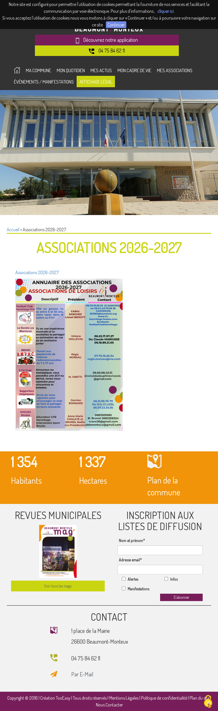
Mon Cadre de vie (134, 70)
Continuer (116, 25)
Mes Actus (101, 70)
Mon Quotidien (71, 70)
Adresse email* (130, 559)
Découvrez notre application (110, 40)
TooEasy (63, 698)
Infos (174, 579)
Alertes (133, 579)
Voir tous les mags (58, 585)
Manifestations (138, 588)
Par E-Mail (82, 674)
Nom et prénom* (132, 540)
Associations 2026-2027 (37, 272)
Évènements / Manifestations (44, 82)
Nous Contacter (109, 705)
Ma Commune (38, 70)
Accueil (13, 229)
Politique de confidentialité (164, 698)
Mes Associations (174, 70)
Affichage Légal (95, 82)
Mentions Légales (124, 698)
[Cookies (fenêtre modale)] (208, 701)
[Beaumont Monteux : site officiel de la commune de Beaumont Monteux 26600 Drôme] (17, 70)
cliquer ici (166, 11)
